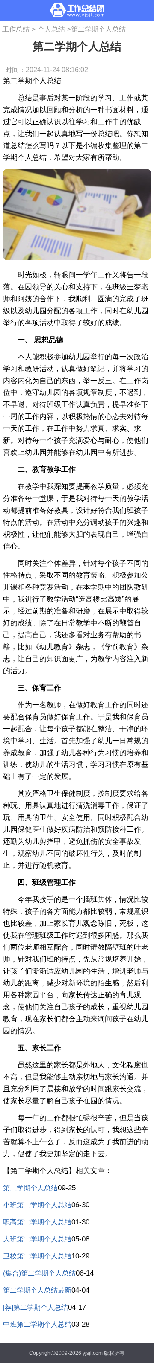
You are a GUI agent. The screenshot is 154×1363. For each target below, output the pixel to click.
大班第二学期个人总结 (37, 1239)
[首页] (77, 10)
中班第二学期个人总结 (37, 1324)
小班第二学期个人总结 (37, 1205)
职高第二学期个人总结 (37, 1222)
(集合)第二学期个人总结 (39, 1273)
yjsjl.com (93, 1353)
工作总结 (16, 29)
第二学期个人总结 (30, 1188)
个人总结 (51, 29)
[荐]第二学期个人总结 (35, 1307)
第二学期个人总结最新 (37, 1290)
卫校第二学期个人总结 (37, 1256)
